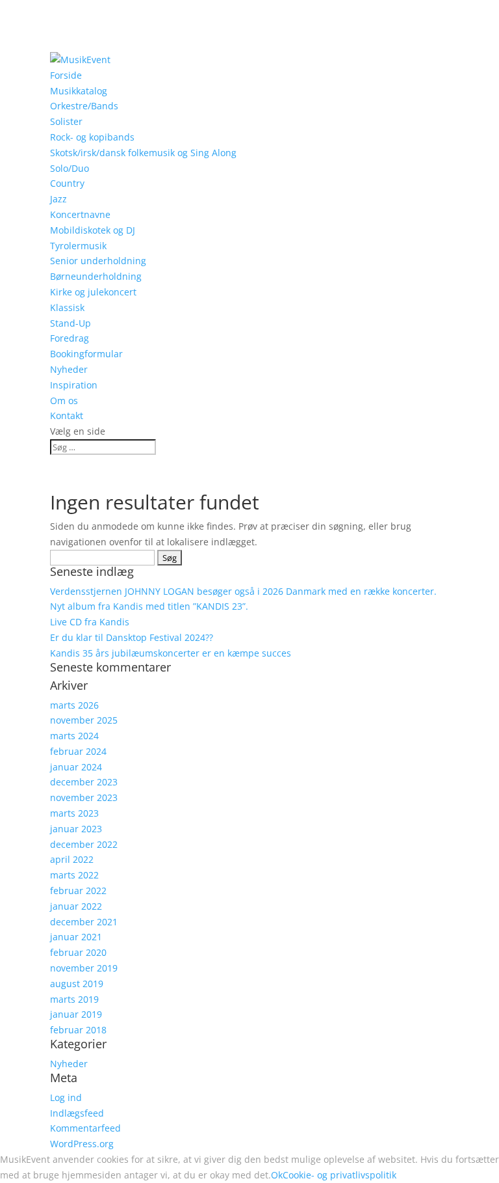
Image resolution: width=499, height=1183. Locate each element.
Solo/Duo (69, 168)
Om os (64, 400)
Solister (66, 121)
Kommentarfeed (85, 1128)
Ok (277, 1175)
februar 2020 (78, 952)
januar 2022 (76, 906)
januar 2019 (76, 1014)
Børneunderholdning (96, 276)
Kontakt (66, 415)
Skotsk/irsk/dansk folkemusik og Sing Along (143, 152)
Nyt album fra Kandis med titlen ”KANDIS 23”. (149, 606)
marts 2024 (74, 735)
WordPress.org (82, 1143)
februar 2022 (78, 890)
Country (67, 183)
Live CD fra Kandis (89, 622)
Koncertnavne (80, 214)
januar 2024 (76, 767)
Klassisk (67, 307)
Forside (66, 75)
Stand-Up (70, 323)
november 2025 (84, 720)
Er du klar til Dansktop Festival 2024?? (131, 637)
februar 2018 (78, 1030)
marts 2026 (74, 705)
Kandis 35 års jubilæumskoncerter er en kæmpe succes (170, 653)
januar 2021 (76, 937)
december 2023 (84, 782)
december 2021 (84, 922)
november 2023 (84, 797)
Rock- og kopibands (92, 137)
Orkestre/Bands (84, 106)
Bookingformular (86, 353)
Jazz (58, 199)
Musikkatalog (78, 91)
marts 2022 (74, 875)
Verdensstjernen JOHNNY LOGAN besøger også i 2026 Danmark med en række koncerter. (243, 591)
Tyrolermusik (78, 245)
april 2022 (72, 859)
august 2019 (76, 983)
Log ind (66, 1097)
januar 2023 (76, 829)
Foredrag (69, 338)
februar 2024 (78, 751)
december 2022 (84, 844)
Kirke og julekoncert (93, 292)
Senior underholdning (98, 260)
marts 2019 (74, 999)
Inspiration (73, 385)
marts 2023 (74, 813)
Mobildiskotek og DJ (92, 230)
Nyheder (69, 369)
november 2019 (84, 968)
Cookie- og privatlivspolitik (339, 1175)
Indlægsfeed (77, 1113)
